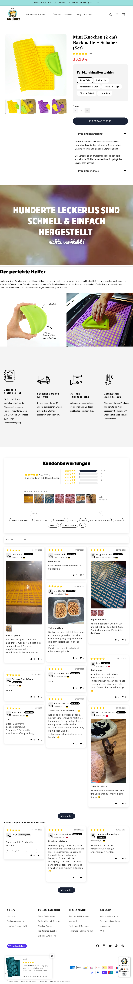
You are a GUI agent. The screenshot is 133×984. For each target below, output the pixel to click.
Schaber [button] (118, 520)
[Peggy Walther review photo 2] (94, 613)
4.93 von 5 (44, 474)
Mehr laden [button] (66, 816)
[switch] (124, 974)
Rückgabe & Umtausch (79, 926)
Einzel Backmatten (47, 916)
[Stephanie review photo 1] (66, 610)
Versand (73, 921)
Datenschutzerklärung (110, 921)
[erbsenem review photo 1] (24, 592)
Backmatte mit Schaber (49, 921)
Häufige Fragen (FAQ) (17, 926)
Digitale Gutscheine (47, 935)
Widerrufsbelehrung (109, 916)
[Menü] (128, 958)
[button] (37, 15)
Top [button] (82, 525)
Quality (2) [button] (59, 520)
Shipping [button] (53, 525)
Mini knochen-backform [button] (100, 520)
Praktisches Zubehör (47, 930)
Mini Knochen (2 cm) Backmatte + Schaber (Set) (95, 42)
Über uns (11, 916)
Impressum (105, 926)
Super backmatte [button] (69, 525)
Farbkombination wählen (96, 72)
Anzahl (76, 106)
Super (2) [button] (72, 520)
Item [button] (83, 520)
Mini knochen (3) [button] (43, 520)
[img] (13, 550)
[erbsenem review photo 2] (9, 628)
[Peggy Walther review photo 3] (100, 613)
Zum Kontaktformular (79, 916)
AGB (102, 930)
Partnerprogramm (15, 921)
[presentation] (3, 107)
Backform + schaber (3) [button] (21, 520)
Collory (16, 981)
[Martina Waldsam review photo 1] (109, 751)
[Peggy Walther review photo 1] (109, 585)
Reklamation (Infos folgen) (81, 930)
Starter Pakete (45, 926)
